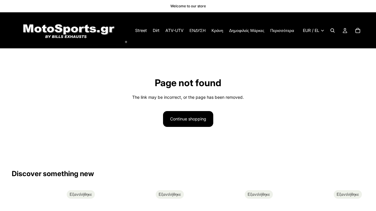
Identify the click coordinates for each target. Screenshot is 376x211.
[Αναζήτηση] (332, 30)
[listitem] (282, 30)
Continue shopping (188, 118)
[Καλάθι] (357, 30)
